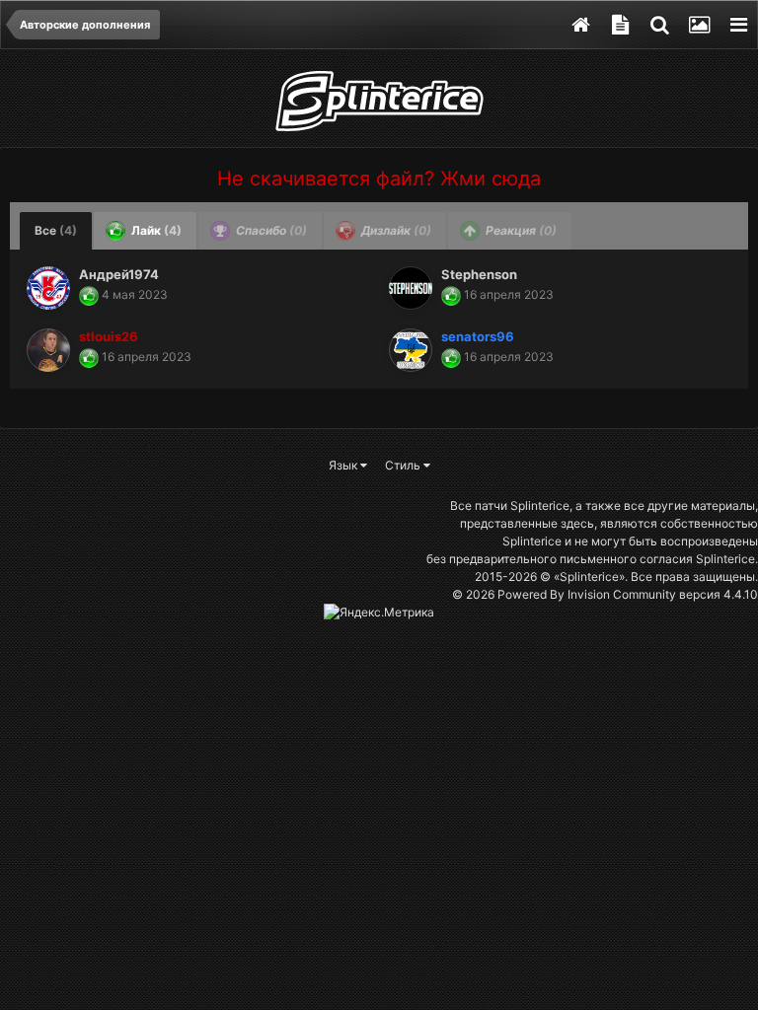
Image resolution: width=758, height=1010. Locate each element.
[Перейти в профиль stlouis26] (48, 350)
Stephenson (479, 274)
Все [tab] (56, 230)
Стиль (404, 465)
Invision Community (622, 594)
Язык (344, 465)
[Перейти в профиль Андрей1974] (48, 288)
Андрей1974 (119, 274)
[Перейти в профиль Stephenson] (410, 288)
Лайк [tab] (155, 230)
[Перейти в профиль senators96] (410, 350)
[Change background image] (699, 24)
